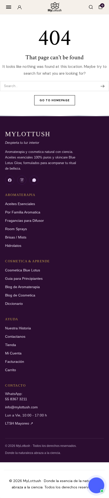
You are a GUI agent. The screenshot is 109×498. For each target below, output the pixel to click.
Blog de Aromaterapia (22, 287)
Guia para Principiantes (24, 279)
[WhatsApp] (34, 180)
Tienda (10, 345)
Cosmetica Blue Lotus (22, 270)
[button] (96, 485)
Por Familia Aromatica (22, 212)
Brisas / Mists (15, 237)
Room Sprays (16, 229)
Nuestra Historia (18, 328)
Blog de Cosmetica (20, 295)
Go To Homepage (55, 100)
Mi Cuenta (13, 353)
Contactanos (15, 336)
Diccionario (14, 304)
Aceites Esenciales (20, 204)
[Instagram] (21, 180)
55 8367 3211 (16, 399)
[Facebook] (9, 180)
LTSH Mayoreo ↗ (19, 423)
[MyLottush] (55, 7)
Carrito (10, 370)
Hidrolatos (13, 246)
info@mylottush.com (21, 407)
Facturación (14, 362)
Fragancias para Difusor (24, 221)
